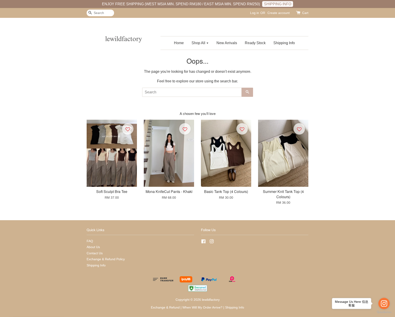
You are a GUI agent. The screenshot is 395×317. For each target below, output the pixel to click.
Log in (254, 13)
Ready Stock (255, 43)
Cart (305, 13)
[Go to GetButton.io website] (384, 312)
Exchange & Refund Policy (106, 259)
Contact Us (95, 253)
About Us (93, 247)
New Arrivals (226, 43)
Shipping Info (284, 43)
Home (179, 43)
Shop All (199, 43)
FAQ (90, 241)
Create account (278, 13)
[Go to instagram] (384, 303)
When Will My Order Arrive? (202, 307)
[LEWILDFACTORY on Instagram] (211, 242)
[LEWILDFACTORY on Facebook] (203, 242)
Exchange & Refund (165, 307)
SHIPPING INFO (277, 4)
